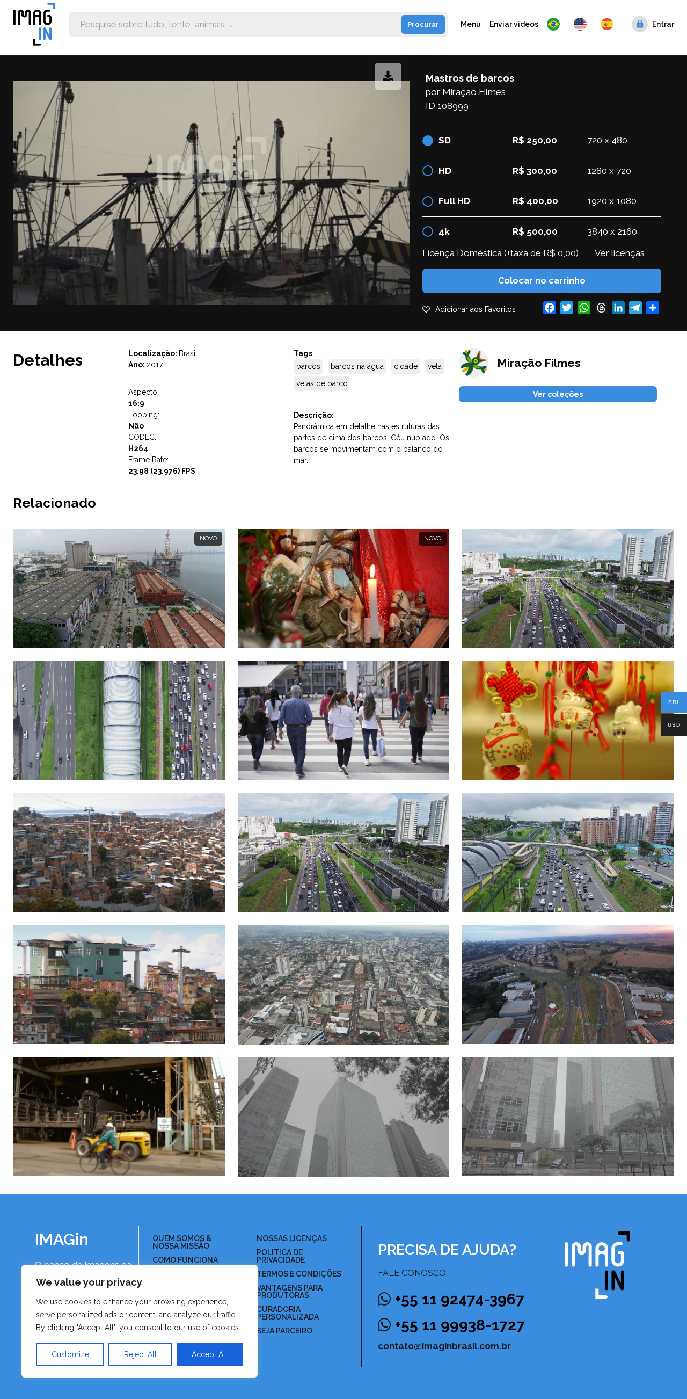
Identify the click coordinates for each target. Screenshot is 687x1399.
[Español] (607, 24)
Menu (471, 24)
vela (435, 366)
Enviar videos (513, 24)
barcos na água (357, 366)
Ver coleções (558, 394)
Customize (70, 1354)
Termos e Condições (299, 1274)
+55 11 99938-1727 (460, 1325)
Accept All (210, 1354)
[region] (139, 1321)
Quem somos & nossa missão (181, 1242)
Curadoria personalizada (288, 1313)
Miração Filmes (474, 91)
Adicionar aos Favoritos (475, 309)
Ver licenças (620, 253)
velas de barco (322, 383)
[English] (582, 24)
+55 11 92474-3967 (459, 1299)
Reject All (140, 1354)
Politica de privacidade (281, 1256)
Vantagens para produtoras (290, 1292)
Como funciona (185, 1260)
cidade (406, 366)
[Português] (556, 24)
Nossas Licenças (292, 1238)
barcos (308, 366)
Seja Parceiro (284, 1330)
